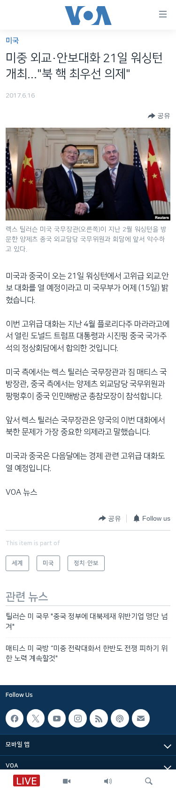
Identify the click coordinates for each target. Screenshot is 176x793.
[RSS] (98, 718)
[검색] (149, 781)
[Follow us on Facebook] (14, 718)
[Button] (159, 116)
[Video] (67, 781)
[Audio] (108, 781)
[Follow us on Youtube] (57, 718)
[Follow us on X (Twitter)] (36, 718)
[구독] (141, 718)
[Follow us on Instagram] (77, 718)
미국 (12, 41)
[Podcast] (120, 718)
